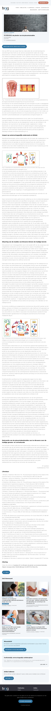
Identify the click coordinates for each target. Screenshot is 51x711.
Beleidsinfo (33, 9)
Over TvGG (18, 2)
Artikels (19, 689)
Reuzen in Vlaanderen (9, 32)
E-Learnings (31, 7)
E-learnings (35, 689)
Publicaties (23, 7)
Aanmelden (13, 2)
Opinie (27, 597)
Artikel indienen (25, 2)
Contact (35, 2)
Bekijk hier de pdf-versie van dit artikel (14, 46)
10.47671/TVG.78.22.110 (10, 40)
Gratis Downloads (43, 9)
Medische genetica (30, 631)
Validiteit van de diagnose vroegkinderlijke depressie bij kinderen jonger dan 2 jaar (12, 600)
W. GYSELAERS (7, 37)
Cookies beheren (25, 705)
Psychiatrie (4, 605)
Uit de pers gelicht (6, 625)
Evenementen (45, 7)
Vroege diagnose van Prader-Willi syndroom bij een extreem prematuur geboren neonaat (36, 628)
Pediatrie (9, 605)
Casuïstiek (28, 625)
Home (17, 7)
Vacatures (31, 2)
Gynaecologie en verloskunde (8, 633)
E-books (37, 7)
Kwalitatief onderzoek (7, 597)
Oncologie (17, 633)
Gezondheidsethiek (30, 604)
